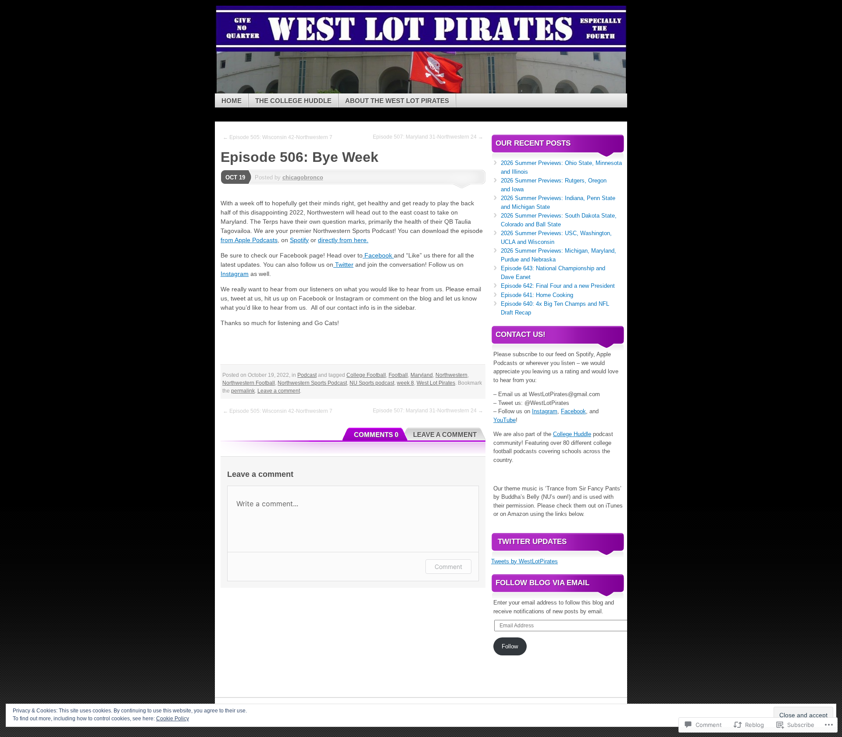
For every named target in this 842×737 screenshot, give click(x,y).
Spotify (299, 239)
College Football (366, 375)
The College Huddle (293, 100)
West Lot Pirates (436, 383)
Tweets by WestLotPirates (524, 561)
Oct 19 (235, 177)
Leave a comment (278, 391)
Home (231, 100)
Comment (448, 566)
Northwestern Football (248, 383)
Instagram (235, 273)
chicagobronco (302, 177)
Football (398, 375)
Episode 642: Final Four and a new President (558, 286)
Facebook (378, 255)
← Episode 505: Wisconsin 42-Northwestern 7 (277, 137)
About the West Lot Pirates (397, 100)
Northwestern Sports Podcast (312, 383)
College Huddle (572, 434)
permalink (243, 391)
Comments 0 (376, 434)
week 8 (405, 383)
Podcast (307, 375)
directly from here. (343, 239)
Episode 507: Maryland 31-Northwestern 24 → (428, 137)
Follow (510, 646)
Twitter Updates (532, 541)
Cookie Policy (172, 719)
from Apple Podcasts (249, 239)
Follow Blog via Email (542, 583)
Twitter (343, 264)
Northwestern (451, 375)
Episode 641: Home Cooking (537, 295)
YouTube (504, 420)
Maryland (421, 375)
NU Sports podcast (372, 383)
